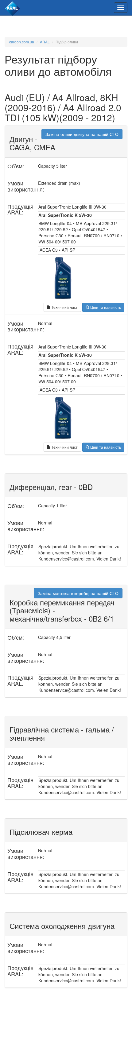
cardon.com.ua (21, 41)
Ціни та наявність (105, 307)
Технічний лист (64, 307)
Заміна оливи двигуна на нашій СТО (81, 134)
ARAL (45, 41)
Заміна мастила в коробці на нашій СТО (78, 593)
